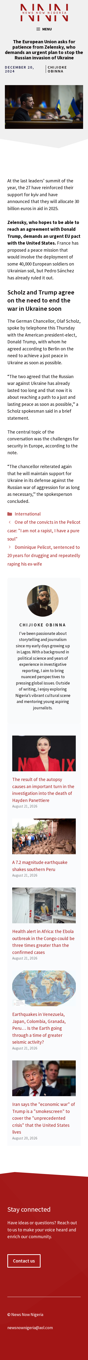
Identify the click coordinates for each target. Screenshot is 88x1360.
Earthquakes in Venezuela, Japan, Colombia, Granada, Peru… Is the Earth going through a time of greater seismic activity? (39, 1028)
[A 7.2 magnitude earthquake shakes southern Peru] (44, 851)
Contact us (24, 1261)
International (28, 514)
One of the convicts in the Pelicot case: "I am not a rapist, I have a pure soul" (43, 530)
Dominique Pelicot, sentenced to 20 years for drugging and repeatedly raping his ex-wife (43, 555)
